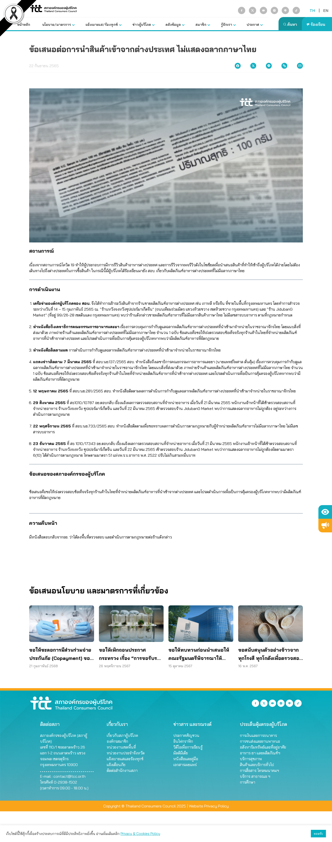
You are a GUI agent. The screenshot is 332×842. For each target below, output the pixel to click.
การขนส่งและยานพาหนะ (260, 741)
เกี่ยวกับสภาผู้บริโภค (122, 735)
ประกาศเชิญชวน (186, 735)
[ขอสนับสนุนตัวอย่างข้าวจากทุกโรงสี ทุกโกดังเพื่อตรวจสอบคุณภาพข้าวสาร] (270, 623)
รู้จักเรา (226, 24)
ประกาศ (253, 24)
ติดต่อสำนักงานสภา (122, 770)
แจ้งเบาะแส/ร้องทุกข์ (102, 24)
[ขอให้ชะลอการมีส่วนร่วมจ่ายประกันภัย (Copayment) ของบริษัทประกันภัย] (61, 623)
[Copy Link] (284, 66)
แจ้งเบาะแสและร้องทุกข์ (125, 758)
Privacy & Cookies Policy (140, 833)
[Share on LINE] (269, 66)
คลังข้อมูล (173, 24)
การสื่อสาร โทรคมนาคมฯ (259, 770)
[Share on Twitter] (253, 66)
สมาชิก (200, 24)
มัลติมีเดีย (180, 752)
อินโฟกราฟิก (183, 741)
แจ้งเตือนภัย (116, 764)
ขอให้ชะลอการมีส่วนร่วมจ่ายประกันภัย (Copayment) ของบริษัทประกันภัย (60, 654)
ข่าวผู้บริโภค (141, 24)
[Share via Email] (300, 66)
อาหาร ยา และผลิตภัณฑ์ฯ (260, 752)
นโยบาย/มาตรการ (56, 24)
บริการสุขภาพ (251, 758)
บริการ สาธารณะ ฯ (255, 776)
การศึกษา (247, 782)
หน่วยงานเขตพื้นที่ (121, 747)
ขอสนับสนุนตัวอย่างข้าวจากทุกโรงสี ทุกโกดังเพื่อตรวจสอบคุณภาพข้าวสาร (270, 654)
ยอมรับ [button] (318, 833)
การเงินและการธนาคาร (258, 735)
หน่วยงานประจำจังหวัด (126, 752)
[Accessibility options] (325, 512)
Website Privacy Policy (209, 806)
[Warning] (325, 525)
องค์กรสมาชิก (117, 741)
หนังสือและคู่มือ (185, 758)
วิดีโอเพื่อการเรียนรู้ (187, 747)
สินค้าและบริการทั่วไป (257, 764)
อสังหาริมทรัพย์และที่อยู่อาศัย (263, 747)
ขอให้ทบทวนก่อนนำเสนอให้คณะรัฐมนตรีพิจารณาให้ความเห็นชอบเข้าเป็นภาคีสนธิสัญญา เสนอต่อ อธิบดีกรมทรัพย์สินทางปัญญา (200, 654)
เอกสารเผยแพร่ (185, 764)
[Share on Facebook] (238, 66)
